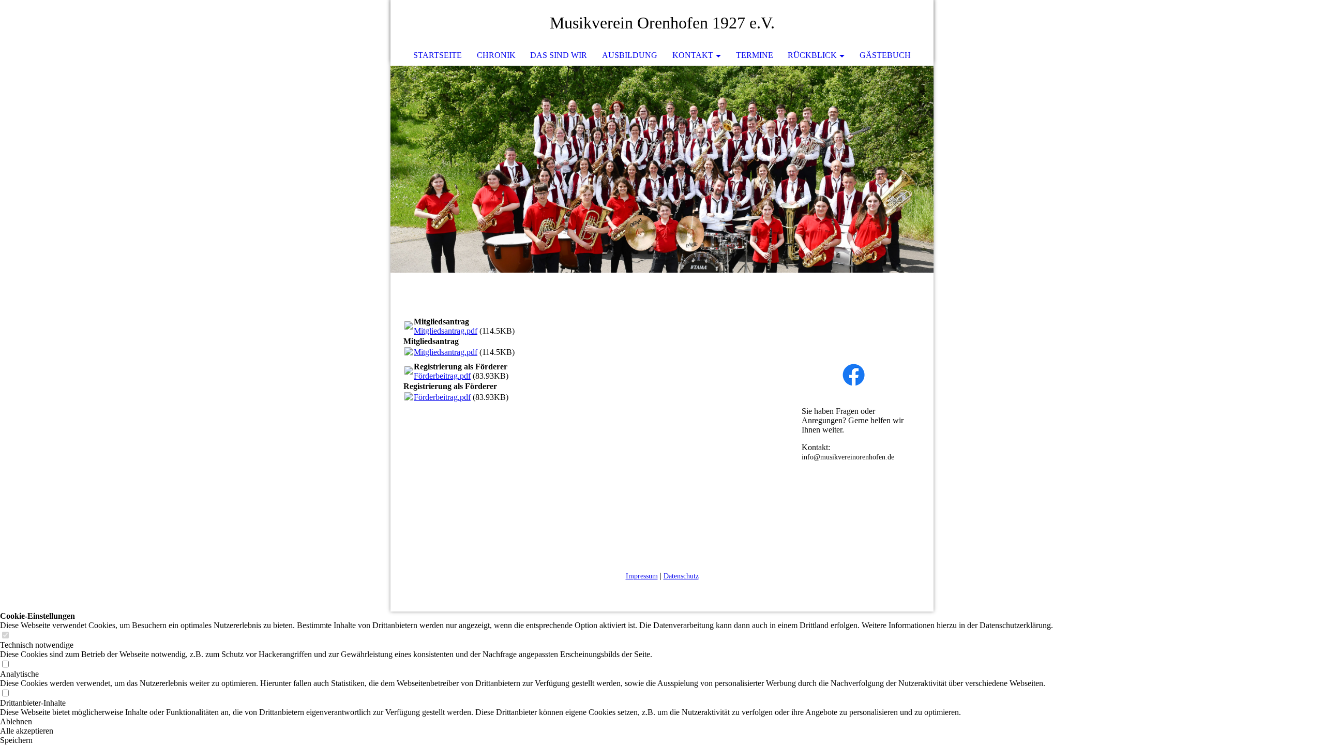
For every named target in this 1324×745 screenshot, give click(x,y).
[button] (526, 721)
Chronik (496, 55)
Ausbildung (629, 55)
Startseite (437, 55)
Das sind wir (558, 55)
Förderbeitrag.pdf (442, 375)
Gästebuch (885, 55)
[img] (895, 23)
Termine (754, 55)
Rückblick (812, 55)
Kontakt (692, 55)
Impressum (642, 576)
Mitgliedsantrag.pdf (445, 330)
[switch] (5, 635)
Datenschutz (681, 576)
